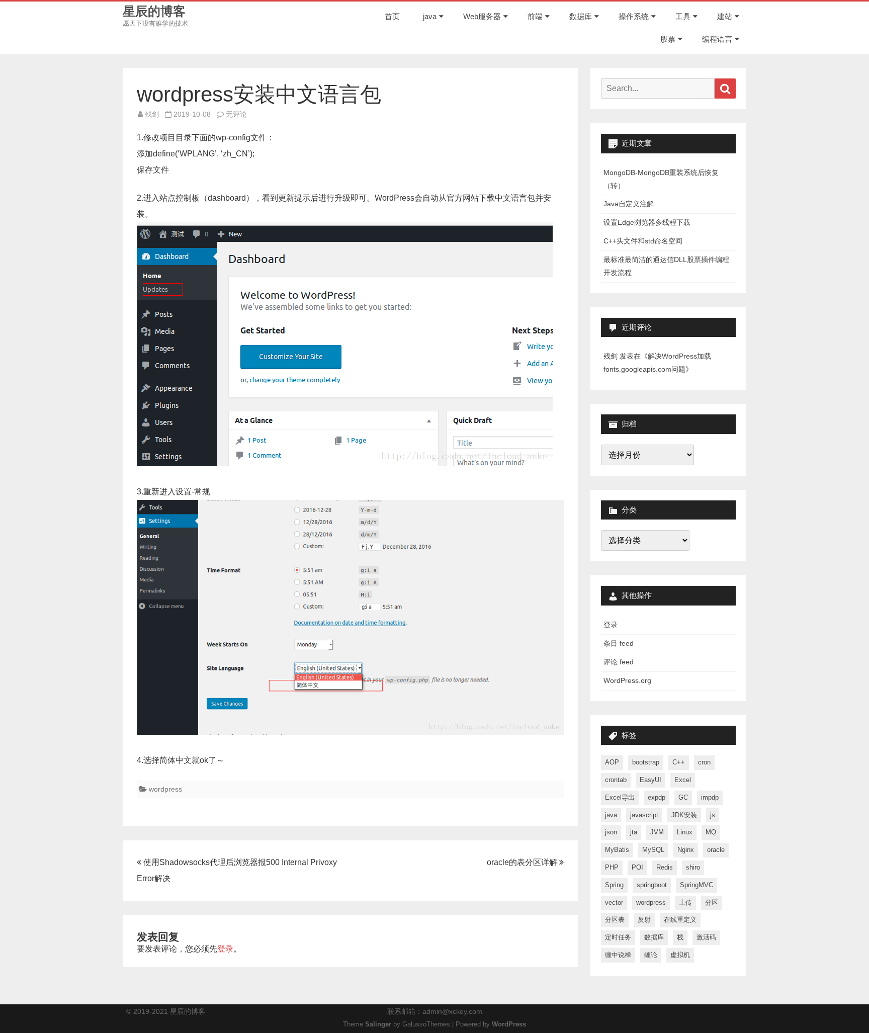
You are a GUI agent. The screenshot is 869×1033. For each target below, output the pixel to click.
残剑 (152, 114)
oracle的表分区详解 (523, 862)
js (712, 815)
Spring (614, 885)
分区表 (615, 919)
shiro (693, 867)
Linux (684, 832)
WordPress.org (627, 680)
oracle (716, 849)
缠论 (650, 955)
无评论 (236, 114)
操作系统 (634, 16)
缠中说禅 (618, 955)
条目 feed (618, 643)
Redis (664, 867)
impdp (710, 797)
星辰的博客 (154, 11)
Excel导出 (620, 797)
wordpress (165, 789)
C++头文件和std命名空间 (642, 241)
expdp (656, 797)
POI (637, 867)
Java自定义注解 (628, 204)
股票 (667, 39)
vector (614, 902)
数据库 (580, 16)
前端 (535, 16)
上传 (685, 902)
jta (633, 832)
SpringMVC (696, 885)
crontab (616, 780)
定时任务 (618, 937)
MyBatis (617, 849)
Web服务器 (482, 16)
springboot (652, 885)
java (430, 16)
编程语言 (717, 39)
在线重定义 (680, 919)
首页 (392, 16)
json (611, 832)
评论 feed (618, 662)
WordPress (509, 1024)
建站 (724, 16)
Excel (682, 780)
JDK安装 (684, 815)
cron (704, 762)
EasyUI (650, 780)
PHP (612, 867)
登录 (225, 948)
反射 (644, 919)
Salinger (378, 1024)
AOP (612, 762)
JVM (657, 832)
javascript (644, 815)
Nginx (685, 849)
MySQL (653, 849)
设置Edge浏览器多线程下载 (646, 222)
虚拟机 (680, 955)
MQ (711, 832)
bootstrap (645, 762)
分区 (711, 902)
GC (683, 797)
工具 (682, 16)
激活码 (706, 937)
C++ (678, 762)
